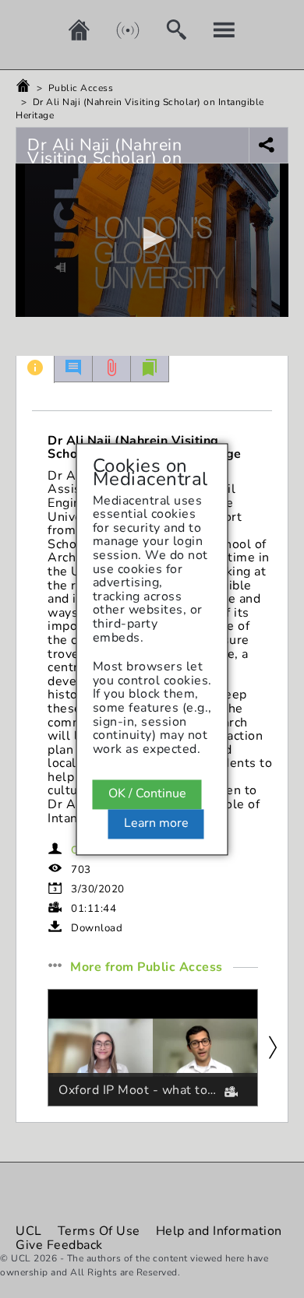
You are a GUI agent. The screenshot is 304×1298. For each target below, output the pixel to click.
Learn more (156, 823)
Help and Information (219, 1231)
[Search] (164, 29)
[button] (152, 239)
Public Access (81, 88)
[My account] (213, 29)
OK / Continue (147, 794)
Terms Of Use (99, 1231)
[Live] (116, 29)
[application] (152, 240)
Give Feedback (59, 1245)
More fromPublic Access (146, 968)
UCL (29, 1231)
